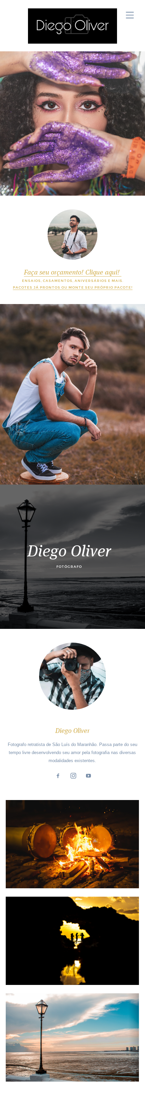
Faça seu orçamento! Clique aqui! (72, 272)
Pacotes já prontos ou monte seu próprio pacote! (73, 287)
